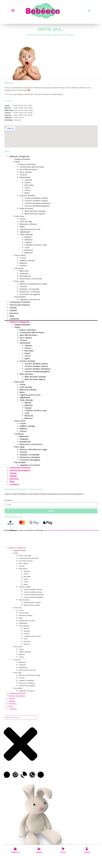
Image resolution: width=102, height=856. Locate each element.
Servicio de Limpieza (20, 305)
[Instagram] (15, 775)
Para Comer (20, 255)
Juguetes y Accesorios (30, 299)
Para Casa (19, 216)
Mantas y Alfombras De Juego (33, 284)
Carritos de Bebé (27, 195)
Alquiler (39, 852)
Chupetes (24, 273)
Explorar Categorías (19, 156)
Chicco (28, 190)
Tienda (13, 307)
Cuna (27, 247)
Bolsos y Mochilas (28, 164)
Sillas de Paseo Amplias (35, 211)
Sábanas (29, 239)
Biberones (24, 271)
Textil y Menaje (26, 234)
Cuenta (87, 852)
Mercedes (29, 185)
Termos (23, 265)
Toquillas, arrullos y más (36, 245)
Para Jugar (20, 281)
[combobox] (20, 717)
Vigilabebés (25, 232)
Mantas (28, 237)
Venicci (28, 182)
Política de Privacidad (73, 530)
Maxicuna (29, 250)
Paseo (17, 162)
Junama (28, 180)
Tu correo (8, 500)
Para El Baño (20, 297)
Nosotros (14, 313)
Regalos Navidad (22, 159)
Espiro (27, 193)
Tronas (23, 258)
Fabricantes (25, 177)
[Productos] (15, 848)
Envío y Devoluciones (54, 530)
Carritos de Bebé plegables (37, 206)
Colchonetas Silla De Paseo (32, 167)
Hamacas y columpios (30, 291)
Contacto (14, 319)
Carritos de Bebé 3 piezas (36, 200)
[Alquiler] (39, 848)
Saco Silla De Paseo (28, 169)
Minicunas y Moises (28, 224)
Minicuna (28, 252)
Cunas (22, 219)
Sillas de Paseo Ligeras (35, 213)
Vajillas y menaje (27, 260)
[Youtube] (41, 775)
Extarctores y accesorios (31, 278)
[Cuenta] (86, 848)
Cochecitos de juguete (30, 294)
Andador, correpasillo (30, 289)
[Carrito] (62, 848)
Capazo (28, 242)
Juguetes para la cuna (30, 229)
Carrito (63, 852)
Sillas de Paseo (26, 208)
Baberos (23, 263)
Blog (12, 316)
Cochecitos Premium (20, 302)
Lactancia (19, 268)
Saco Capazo (26, 172)
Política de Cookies (91, 530)
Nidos (22, 226)
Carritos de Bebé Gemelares (38, 203)
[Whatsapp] (32, 775)
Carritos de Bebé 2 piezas (36, 198)
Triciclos (23, 175)
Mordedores (25, 276)
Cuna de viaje (26, 221)
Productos (15, 852)
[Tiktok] (7, 775)
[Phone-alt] (24, 775)
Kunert (27, 187)
